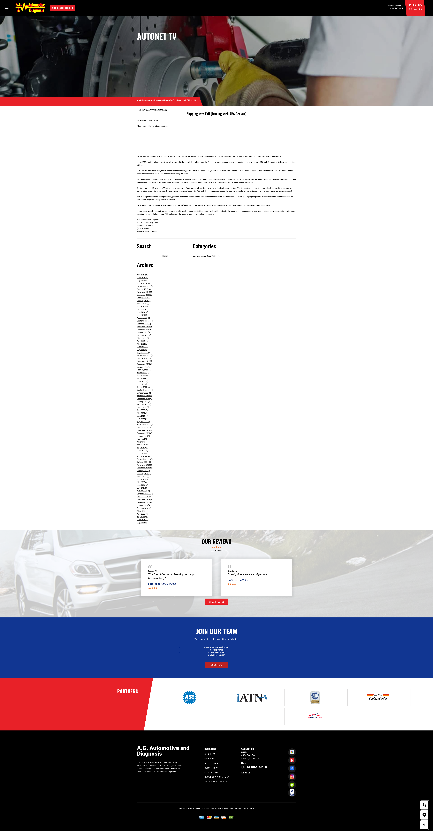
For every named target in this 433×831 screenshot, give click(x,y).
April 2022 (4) (142, 376)
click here (216, 665)
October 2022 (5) (144, 393)
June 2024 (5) (142, 450)
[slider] (216, 547)
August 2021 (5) (143, 353)
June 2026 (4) (142, 520)
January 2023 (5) (143, 402)
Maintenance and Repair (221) (204, 256)
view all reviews (216, 601)
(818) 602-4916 (415, 8)
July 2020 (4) (142, 315)
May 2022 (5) (142, 378)
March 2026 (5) (143, 511)
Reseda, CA (152, 571)
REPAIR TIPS (211, 767)
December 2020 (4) (144, 329)
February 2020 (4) (144, 301)
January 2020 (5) (143, 298)
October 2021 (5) (144, 358)
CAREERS (209, 758)
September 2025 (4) (145, 494)
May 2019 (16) (143, 275)
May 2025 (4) (142, 482)
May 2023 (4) (142, 413)
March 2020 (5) (143, 303)
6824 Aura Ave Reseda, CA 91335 (174, 100)
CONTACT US (211, 772)
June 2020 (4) (142, 312)
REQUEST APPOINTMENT (217, 777)
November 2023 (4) (144, 430)
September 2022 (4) (145, 390)
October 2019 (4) (144, 289)
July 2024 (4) (142, 453)
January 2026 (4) (143, 505)
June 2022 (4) (142, 381)
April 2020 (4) (142, 306)
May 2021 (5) (142, 344)
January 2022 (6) (143, 367)
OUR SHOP (209, 754)
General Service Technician (216, 647)
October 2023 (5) (144, 427)
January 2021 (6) (143, 332)
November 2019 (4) (144, 292)
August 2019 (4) (143, 283)
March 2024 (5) (143, 442)
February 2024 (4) (144, 439)
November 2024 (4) (144, 465)
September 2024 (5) (145, 459)
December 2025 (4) (144, 502)
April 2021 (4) (142, 341)
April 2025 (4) (142, 479)
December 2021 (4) (144, 364)
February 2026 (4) (144, 508)
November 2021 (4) (144, 361)
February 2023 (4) (144, 404)
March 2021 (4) (143, 338)
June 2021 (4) (142, 347)
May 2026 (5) (142, 517)
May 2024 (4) (142, 448)
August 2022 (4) (143, 387)
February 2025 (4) (144, 474)
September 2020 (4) (145, 321)
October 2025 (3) (144, 497)
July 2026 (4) (142, 523)
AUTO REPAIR (211, 763)
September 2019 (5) (145, 286)
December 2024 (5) (144, 468)
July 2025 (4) (142, 488)
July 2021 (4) (142, 350)
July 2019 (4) (142, 281)
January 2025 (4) (143, 471)
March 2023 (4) (143, 407)
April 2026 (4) (142, 514)
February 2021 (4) (144, 335)
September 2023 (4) (145, 424)
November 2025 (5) (144, 499)
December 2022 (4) (144, 399)
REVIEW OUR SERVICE (215, 781)
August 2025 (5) (143, 491)
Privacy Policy (248, 808)
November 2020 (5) (144, 327)
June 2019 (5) (142, 278)
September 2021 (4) (145, 355)
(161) (219, 256)
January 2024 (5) (143, 436)
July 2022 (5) (142, 384)
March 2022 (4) (143, 373)
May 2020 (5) (142, 309)
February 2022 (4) (144, 370)
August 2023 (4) (143, 422)
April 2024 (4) (142, 445)
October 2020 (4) (144, 324)
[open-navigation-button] (6, 8)
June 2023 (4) (142, 416)
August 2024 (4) (143, 456)
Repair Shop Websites (204, 808)
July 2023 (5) (142, 419)
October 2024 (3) (144, 462)
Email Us (245, 773)
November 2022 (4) (144, 396)
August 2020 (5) (143, 318)
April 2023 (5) (142, 410)
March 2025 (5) (143, 476)
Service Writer (216, 650)
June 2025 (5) (142, 485)
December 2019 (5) (144, 295)
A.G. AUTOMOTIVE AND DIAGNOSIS (153, 110)
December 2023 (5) (144, 433)
